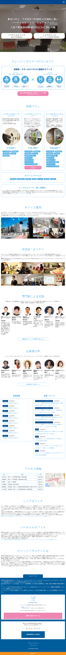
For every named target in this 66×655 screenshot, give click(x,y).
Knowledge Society (33, 648)
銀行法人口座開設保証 (16, 36)
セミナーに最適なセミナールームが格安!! (33, 167)
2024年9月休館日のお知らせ (10, 413)
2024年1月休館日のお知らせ (10, 433)
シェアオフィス (33, 501)
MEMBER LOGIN (33, 634)
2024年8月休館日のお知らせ (10, 418)
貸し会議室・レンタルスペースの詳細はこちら (23, 193)
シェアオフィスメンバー (33, 115)
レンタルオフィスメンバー (54, 115)
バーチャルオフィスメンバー (11, 115)
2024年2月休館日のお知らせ (10, 428)
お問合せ (33, 653)
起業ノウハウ (49, 396)
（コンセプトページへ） (33, 93)
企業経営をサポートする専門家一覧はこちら (33, 339)
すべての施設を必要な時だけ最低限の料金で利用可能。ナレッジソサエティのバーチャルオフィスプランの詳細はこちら (29, 539)
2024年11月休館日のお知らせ (11, 403)
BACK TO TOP (33, 576)
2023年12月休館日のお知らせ (11, 438)
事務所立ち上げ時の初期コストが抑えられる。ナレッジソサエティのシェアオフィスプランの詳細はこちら (26, 516)
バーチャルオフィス (33, 527)
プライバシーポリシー (33, 643)
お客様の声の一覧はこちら (33, 384)
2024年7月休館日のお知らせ (10, 423)
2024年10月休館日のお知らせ (11, 408)
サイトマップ (33, 645)
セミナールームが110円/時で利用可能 (49, 36)
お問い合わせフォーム (33, 616)
